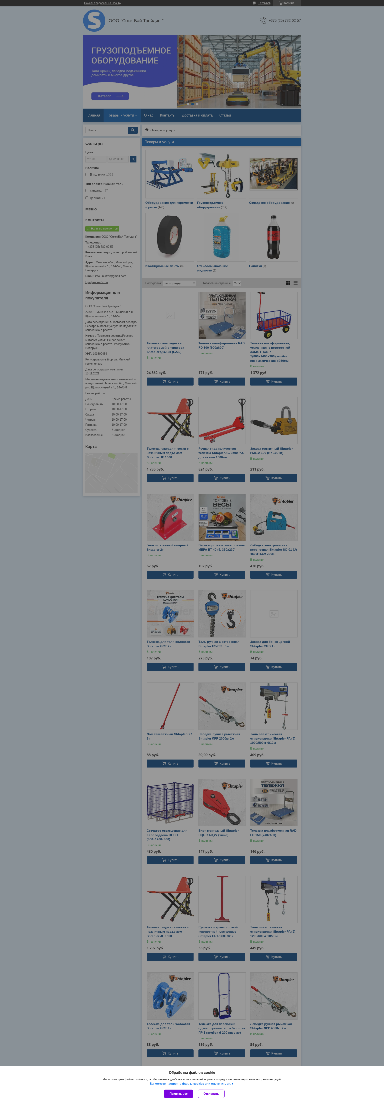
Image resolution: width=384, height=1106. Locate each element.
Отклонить (211, 1093)
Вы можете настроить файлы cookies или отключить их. (190, 1083)
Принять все (179, 1093)
